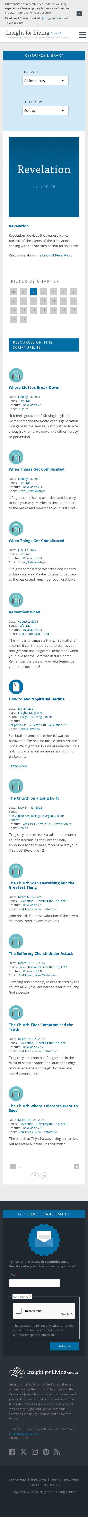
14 (13, 310)
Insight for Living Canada (36, 717)
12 (63, 301)
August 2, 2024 (28, 621)
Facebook (35, 1175)
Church (23, 828)
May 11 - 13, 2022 (30, 807)
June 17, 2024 (27, 550)
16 (33, 310)
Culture (23, 409)
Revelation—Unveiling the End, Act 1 (43, 901)
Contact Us (50, 1485)
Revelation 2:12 (33, 1047)
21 (13, 319)
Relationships (36, 491)
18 (53, 310)
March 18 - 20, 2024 (31, 1120)
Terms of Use (38, 1479)
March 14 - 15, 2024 (31, 1039)
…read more (18, 766)
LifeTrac (24, 401)
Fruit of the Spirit (30, 634)
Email (12, 1275)
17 (43, 310)
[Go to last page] (26, 1166)
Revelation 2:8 (32, 971)
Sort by (29, 110)
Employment (71, 1479)
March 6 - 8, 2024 (29, 897)
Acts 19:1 (29, 824)
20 (73, 310)
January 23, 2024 (29, 479)
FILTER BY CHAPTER (35, 281)
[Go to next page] (75, 1166)
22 (23, 319)
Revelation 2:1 (32, 405)
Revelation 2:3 (32, 487)
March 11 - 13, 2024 (31, 963)
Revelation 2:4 (32, 630)
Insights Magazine (30, 713)
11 (53, 301)
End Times (26, 909)
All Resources (34, 80)
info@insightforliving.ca (23, 1433)
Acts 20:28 (45, 824)
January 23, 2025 (29, 397)
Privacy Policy (17, 1479)
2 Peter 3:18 (38, 725)
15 (23, 310)
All (13, 292)
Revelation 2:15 (58, 725)
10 (43, 301)
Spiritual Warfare (30, 729)
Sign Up (34, 1485)
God (46, 634)
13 (73, 301)
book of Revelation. (57, 255)
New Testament (46, 909)
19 (63, 310)
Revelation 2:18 (33, 1128)
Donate (55, 1479)
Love (22, 491)
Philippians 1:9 (18, 725)
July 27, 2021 (26, 708)
